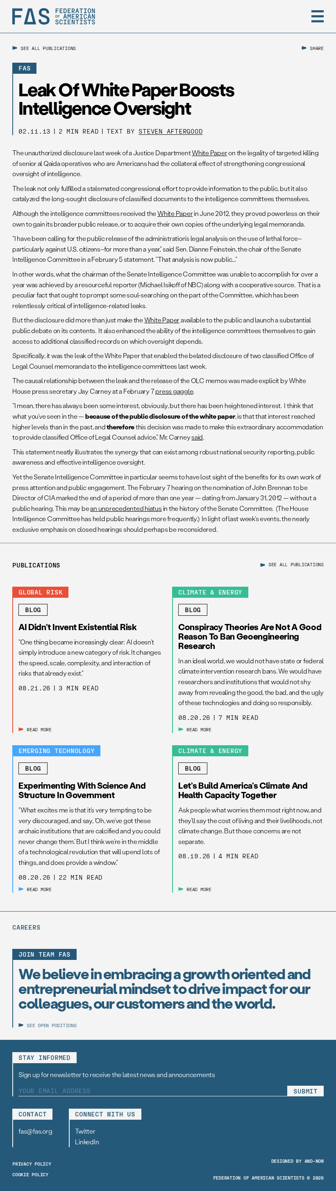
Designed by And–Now (297, 1161)
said (197, 437)
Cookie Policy (30, 1174)
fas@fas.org (35, 1131)
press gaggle (174, 391)
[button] (317, 16)
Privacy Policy (31, 1163)
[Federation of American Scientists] (53, 16)
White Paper (209, 152)
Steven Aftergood (170, 131)
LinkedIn (87, 1141)
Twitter (85, 1131)
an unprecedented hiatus (125, 508)
